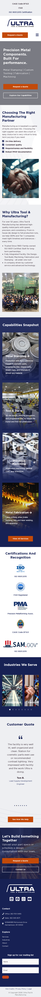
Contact (5, 946)
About (4, 943)
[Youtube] (29, 899)
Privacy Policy (21, 989)
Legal (30, 989)
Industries (6, 940)
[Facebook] (17, 899)
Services (5, 937)
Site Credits (9, 989)
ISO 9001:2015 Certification (20, 12)
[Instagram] (23, 899)
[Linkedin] (11, 899)
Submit (5, 977)
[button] (3, 691)
